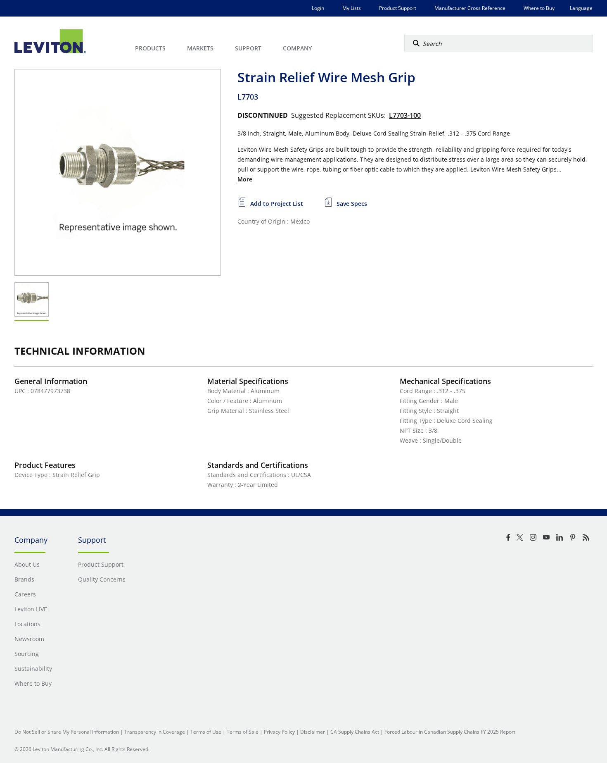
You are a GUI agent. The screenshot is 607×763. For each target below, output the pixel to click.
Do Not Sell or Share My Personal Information (66, 731)
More (244, 179)
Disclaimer (312, 731)
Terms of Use (205, 731)
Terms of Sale (242, 731)
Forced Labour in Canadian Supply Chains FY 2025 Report (449, 731)
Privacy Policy (279, 731)
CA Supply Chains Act (354, 731)
